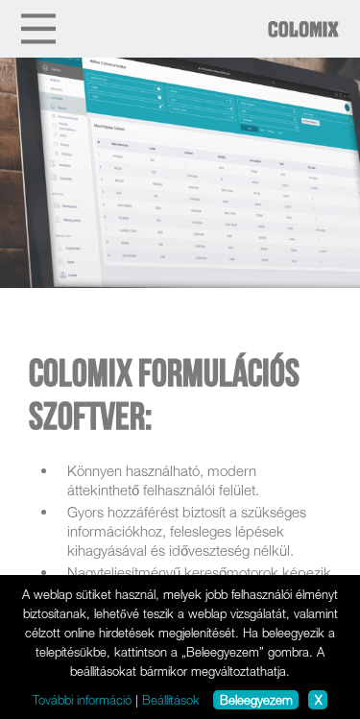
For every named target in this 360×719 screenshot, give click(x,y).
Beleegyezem (256, 699)
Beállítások (171, 699)
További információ (82, 699)
